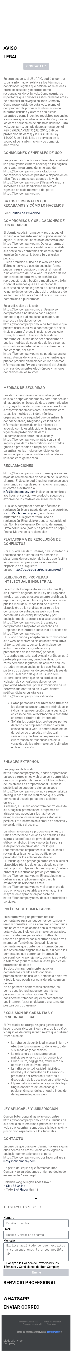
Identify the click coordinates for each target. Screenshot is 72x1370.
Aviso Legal (51, 1324)
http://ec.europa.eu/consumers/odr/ (38, 569)
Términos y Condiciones (28, 1322)
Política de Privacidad (25, 213)
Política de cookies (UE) (32, 1324)
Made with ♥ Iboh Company (13, 1342)
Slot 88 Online (15, 1186)
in (4, 492)
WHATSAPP (16, 1298)
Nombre (8, 1218)
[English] (4, 1366)
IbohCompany (53, 1332)
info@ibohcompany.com (22, 513)
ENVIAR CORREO (21, 1307)
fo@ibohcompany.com (21, 492)
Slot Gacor (21, 1189)
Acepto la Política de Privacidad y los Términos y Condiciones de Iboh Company (31, 1265)
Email (7, 1229)
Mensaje (9, 1240)
